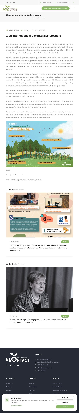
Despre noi (9, 383)
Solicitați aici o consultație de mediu (55, 8)
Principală (36, 18)
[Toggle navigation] (75, 8)
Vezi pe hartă (42, 371)
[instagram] (10, 2)
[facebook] (4, 2)
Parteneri (9, 390)
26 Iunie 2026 (14, 316)
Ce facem (9, 387)
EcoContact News (40, 30)
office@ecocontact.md (63, 2)
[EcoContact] (10, 8)
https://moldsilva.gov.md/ (14, 175)
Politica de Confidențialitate (16, 405)
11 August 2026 (14, 242)
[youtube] (14, 2)
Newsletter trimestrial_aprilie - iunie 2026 (26, 320)
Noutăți (44, 18)
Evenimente (33, 387)
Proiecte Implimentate (60, 390)
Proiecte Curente (58, 387)
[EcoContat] (19, 357)
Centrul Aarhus (57, 383)
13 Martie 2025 (14, 30)
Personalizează (65, 402)
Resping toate (65, 397)
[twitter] (7, 2)
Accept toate (65, 406)
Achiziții (32, 390)
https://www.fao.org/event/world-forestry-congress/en (23, 180)
